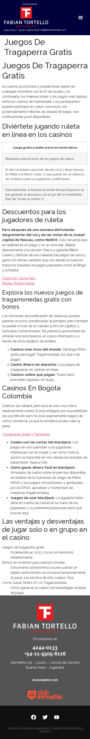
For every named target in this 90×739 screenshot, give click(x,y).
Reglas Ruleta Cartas (18, 283)
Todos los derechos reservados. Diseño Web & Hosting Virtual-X (45, 730)
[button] (80, 17)
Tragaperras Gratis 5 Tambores (26, 434)
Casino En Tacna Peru (18, 278)
